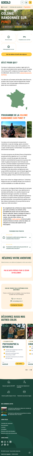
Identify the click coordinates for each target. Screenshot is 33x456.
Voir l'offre (19, 363)
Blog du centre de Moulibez (8, 431)
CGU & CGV (15, 454)
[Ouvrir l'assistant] (29, 452)
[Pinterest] (5, 445)
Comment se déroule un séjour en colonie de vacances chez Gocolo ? (19, 409)
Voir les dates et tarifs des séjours (16, 54)
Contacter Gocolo (16, 305)
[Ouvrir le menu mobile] (30, 2)
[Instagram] (5, 442)
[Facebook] (2, 442)
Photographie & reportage (10, 345)
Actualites (3, 429)
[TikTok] (2, 445)
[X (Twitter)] (8, 442)
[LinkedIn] (10, 442)
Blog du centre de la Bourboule (9, 433)
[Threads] (8, 445)
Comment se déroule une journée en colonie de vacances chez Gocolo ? (19, 414)
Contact (3, 427)
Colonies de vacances (7, 423)
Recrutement (4, 425)
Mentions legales (5, 454)
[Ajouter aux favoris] (23, 326)
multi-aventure (16, 219)
